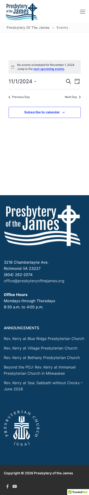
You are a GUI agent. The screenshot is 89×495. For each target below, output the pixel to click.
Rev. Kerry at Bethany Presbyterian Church (42, 357)
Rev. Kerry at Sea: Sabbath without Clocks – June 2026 (43, 385)
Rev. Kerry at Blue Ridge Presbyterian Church (44, 338)
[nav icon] (82, 11)
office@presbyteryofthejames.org (34, 280)
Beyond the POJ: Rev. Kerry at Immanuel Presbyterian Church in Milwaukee (40, 370)
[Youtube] (14, 486)
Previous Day (21, 97)
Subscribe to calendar (42, 112)
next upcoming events (48, 69)
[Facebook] (7, 486)
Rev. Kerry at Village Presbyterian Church (40, 348)
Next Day (71, 97)
